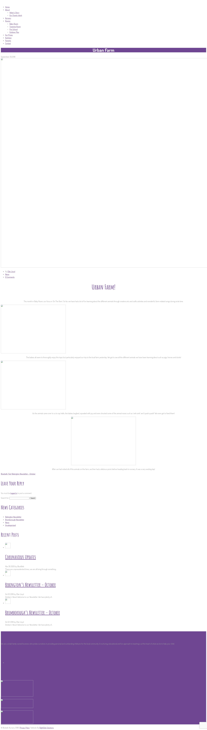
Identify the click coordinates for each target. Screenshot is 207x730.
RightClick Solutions (46, 728)
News (7, 274)
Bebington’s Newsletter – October (30, 584)
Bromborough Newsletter (14, 519)
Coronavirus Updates (20, 557)
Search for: (5, 498)
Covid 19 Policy (10, 663)
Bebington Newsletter (13, 517)
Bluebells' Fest (6, 474)
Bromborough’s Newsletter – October (32, 612)
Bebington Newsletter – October (23, 474)
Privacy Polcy (25, 728)
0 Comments (10, 277)
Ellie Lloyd (11, 271)
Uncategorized (10, 525)
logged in (13, 493)
